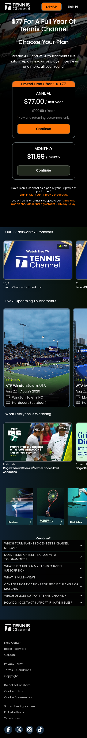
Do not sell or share (17, 685)
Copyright (11, 676)
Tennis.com (12, 718)
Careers (10, 655)
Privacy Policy (66, 204)
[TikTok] (41, 730)
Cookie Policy (13, 691)
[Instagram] (30, 730)
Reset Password (15, 649)
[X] (20, 730)
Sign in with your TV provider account (44, 194)
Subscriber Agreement (40, 204)
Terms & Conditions (17, 670)
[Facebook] (9, 730)
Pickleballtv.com (15, 712)
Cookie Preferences (18, 697)
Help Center (12, 643)
